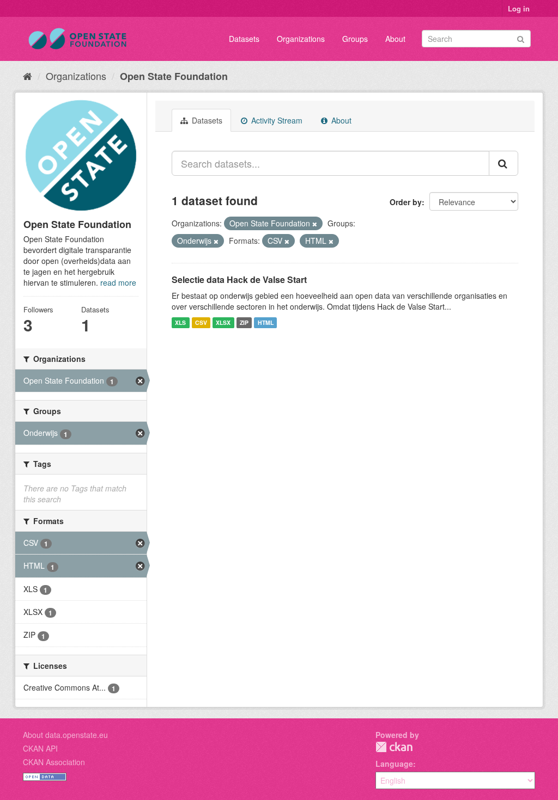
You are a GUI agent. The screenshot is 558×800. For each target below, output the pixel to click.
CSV (201, 322)
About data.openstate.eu (65, 734)
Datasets (244, 38)
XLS (180, 322)
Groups (355, 38)
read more (118, 282)
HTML (266, 322)
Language (394, 763)
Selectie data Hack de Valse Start (239, 279)
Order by (406, 201)
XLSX (223, 322)
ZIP (244, 322)
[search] (503, 163)
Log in (519, 8)
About (395, 38)
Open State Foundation (174, 76)
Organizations (301, 38)
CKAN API (40, 748)
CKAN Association (54, 761)
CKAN (394, 747)
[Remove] (314, 223)
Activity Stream (275, 120)
